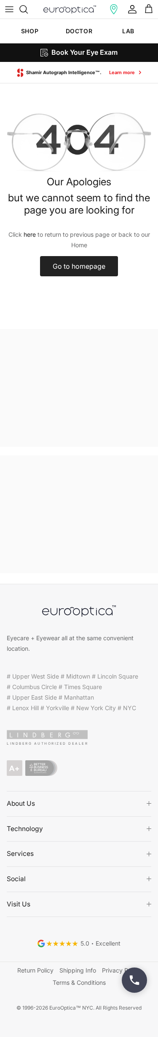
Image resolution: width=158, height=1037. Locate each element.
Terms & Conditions (79, 982)
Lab (128, 31)
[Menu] (9, 9)
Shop (29, 31)
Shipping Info (77, 970)
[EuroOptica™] (69, 9)
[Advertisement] (79, 388)
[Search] (28, 9)
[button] (114, 9)
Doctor (79, 31)
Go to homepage (79, 266)
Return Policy (35, 970)
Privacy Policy (121, 970)
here (30, 234)
